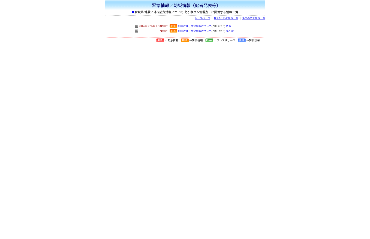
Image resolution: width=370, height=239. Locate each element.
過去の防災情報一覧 (253, 18)
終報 (228, 26)
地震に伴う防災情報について (195, 26)
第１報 (230, 31)
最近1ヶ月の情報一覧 (226, 18)
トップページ (202, 18)
